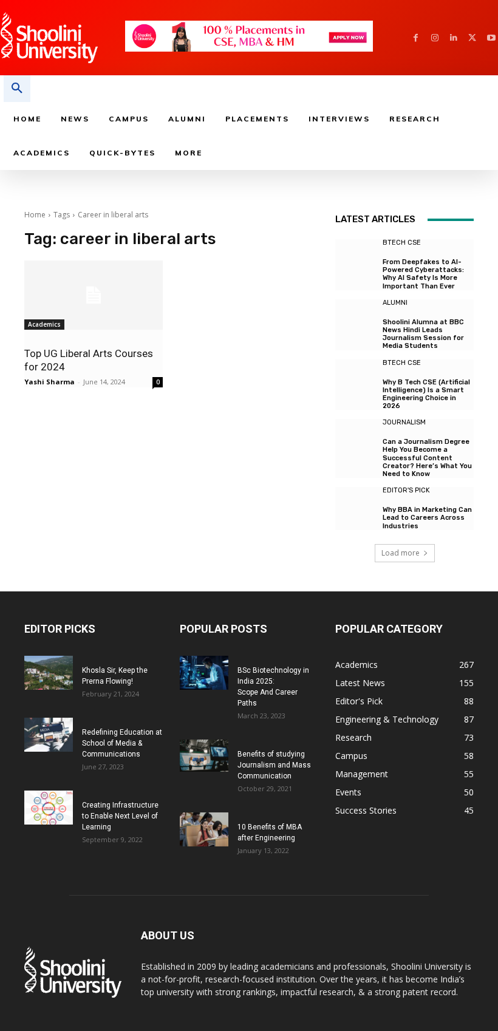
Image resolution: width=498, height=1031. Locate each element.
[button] (17, 88)
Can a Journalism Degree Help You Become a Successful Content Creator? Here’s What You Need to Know (427, 458)
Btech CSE (402, 242)
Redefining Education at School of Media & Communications (122, 743)
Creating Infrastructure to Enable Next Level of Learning (120, 816)
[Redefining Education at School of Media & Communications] (48, 735)
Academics (44, 324)
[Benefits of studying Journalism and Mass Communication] (204, 756)
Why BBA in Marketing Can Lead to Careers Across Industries (427, 517)
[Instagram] (434, 38)
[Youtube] (491, 38)
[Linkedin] (453, 38)
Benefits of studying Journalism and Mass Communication (274, 765)
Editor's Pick (406, 490)
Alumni (395, 302)
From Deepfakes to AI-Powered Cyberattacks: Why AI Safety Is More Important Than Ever (423, 274)
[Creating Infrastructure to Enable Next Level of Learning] (48, 808)
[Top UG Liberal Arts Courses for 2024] (93, 295)
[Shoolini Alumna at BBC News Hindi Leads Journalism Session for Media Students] (356, 320)
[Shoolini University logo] (62, 37)
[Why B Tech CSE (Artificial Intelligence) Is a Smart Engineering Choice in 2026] (356, 380)
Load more (400, 553)
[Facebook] (415, 38)
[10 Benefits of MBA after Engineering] (204, 829)
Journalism (404, 422)
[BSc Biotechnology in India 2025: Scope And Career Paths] (204, 673)
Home (35, 214)
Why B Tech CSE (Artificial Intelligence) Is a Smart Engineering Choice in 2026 (426, 394)
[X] (472, 38)
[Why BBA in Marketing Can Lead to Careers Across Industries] (356, 507)
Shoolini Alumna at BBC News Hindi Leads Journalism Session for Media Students (423, 334)
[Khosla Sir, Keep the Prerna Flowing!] (48, 673)
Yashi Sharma (49, 381)
